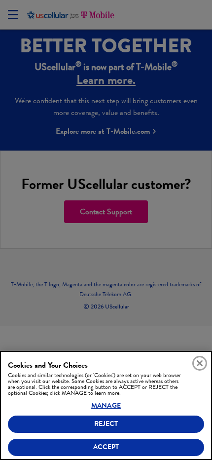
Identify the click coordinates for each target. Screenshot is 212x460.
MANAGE (106, 405)
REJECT (106, 424)
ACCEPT (106, 447)
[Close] (199, 363)
